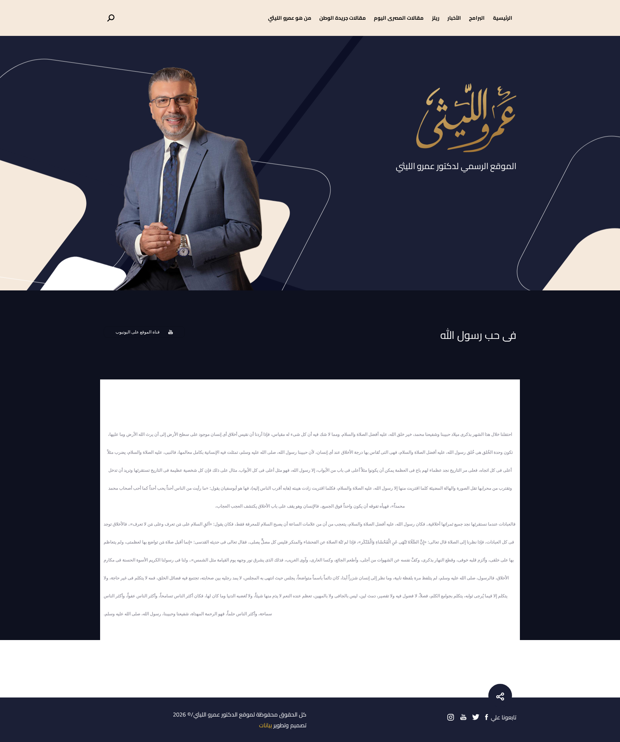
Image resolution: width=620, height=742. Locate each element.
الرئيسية (502, 18)
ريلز (436, 18)
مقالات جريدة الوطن (342, 18)
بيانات (265, 725)
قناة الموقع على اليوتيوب (138, 332)
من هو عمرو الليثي (289, 18)
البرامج (477, 18)
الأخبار (454, 18)
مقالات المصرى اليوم (399, 18)
